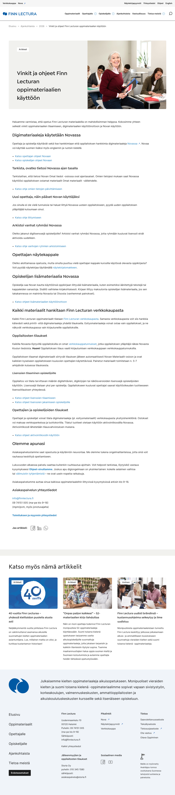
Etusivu (14, 715)
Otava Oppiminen (149, 737)
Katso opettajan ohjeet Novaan (33, 156)
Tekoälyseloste (148, 724)
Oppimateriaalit (20, 724)
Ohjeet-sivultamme (40, 469)
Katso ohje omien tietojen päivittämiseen (38, 189)
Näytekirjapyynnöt (110, 724)
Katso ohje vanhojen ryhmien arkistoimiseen (40, 246)
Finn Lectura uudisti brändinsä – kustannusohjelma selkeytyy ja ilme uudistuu (139, 617)
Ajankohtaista (19, 753)
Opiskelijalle (18, 744)
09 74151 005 (77, 728)
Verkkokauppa (108, 728)
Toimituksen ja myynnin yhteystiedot (34, 515)
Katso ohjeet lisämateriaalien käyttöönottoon (41, 301)
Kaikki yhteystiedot (71, 746)
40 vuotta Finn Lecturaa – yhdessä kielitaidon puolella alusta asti (30, 617)
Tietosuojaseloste (149, 728)
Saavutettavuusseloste (152, 719)
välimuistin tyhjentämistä (30, 473)
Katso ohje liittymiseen (28, 217)
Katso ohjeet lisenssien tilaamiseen (35, 398)
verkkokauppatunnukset (83, 344)
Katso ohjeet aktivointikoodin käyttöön (37, 435)
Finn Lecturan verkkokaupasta (81, 319)
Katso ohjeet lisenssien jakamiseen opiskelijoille (42, 402)
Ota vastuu (146, 733)
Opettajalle (17, 734)
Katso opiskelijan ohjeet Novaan (33, 160)
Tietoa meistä (19, 763)
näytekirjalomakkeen (65, 267)
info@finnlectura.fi (22, 498)
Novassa (132, 143)
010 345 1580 (77, 769)
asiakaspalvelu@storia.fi (73, 777)
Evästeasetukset (20, 772)
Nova (104, 719)
